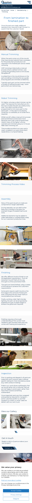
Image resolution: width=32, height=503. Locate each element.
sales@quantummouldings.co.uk (10, 7)
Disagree (16, 499)
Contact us (8, 448)
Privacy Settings (16, 495)
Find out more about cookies (11, 480)
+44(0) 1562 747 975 (7, 6)
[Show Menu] (29, 2)
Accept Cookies (16, 491)
